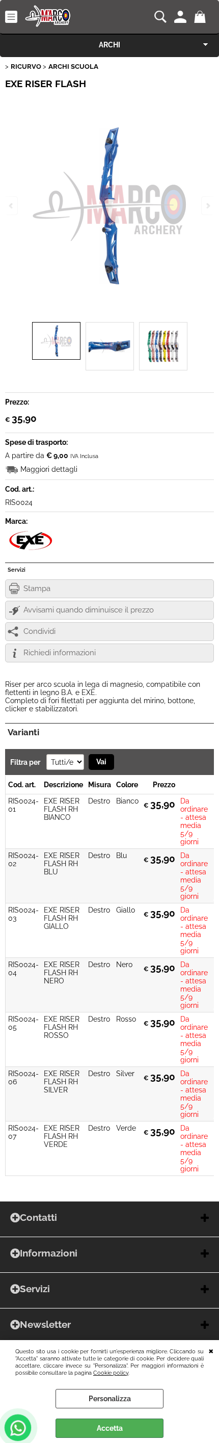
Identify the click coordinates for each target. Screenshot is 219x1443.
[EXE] (30, 548)
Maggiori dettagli (48, 469)
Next (207, 205)
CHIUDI (211, 1350)
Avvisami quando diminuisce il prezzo (88, 609)
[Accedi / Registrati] (181, 16)
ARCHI (109, 45)
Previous (11, 205)
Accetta (110, 1428)
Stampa (36, 588)
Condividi (39, 631)
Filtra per (26, 762)
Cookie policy (110, 1372)
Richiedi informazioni (59, 652)
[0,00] (201, 16)
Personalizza (110, 1399)
